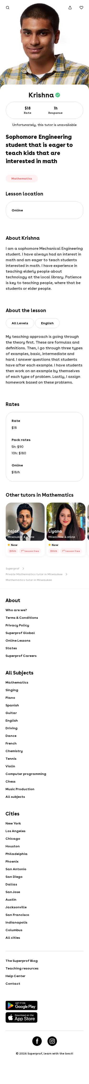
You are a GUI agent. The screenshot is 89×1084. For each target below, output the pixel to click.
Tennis (10, 758)
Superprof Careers (21, 656)
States (11, 648)
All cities (12, 937)
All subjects (15, 797)
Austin (10, 899)
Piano (10, 697)
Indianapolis (16, 922)
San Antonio (15, 869)
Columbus (13, 930)
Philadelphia (16, 854)
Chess (10, 781)
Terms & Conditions (21, 617)
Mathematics (16, 682)
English (11, 720)
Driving (11, 728)
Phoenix (12, 861)
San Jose (12, 892)
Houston (12, 846)
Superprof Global (20, 633)
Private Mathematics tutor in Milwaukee (34, 574)
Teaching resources (21, 968)
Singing (11, 690)
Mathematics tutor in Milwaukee (29, 580)
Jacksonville (16, 907)
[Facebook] (37, 1041)
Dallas (11, 884)
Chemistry (14, 751)
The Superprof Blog (21, 961)
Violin (10, 766)
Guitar (11, 713)
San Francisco (17, 915)
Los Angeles (15, 831)
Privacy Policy (17, 625)
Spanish (12, 705)
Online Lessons (17, 640)
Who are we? (16, 610)
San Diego (14, 877)
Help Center (15, 976)
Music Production (19, 789)
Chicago (12, 838)
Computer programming (25, 774)
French (11, 743)
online (17, 210)
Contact (12, 983)
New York (13, 823)
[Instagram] (52, 1041)
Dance (10, 736)
